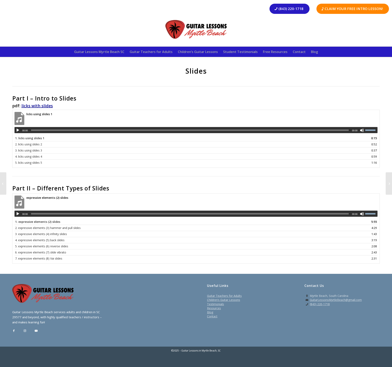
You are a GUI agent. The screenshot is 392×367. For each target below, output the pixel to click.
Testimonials (215, 304)
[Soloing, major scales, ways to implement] (3, 183)
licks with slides (37, 105)
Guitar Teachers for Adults (224, 296)
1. (29, 138)
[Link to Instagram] (25, 330)
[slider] (371, 130)
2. (28, 144)
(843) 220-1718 (320, 304)
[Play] (18, 130)
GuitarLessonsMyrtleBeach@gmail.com (336, 300)
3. (28, 150)
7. (38, 258)
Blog (210, 312)
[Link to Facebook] (13, 330)
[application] (196, 130)
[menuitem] (99, 52)
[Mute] (362, 130)
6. (40, 252)
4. (28, 156)
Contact (212, 316)
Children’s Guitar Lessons (223, 300)
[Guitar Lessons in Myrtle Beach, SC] (196, 30)
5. (28, 163)
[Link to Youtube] (36, 330)
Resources (214, 308)
